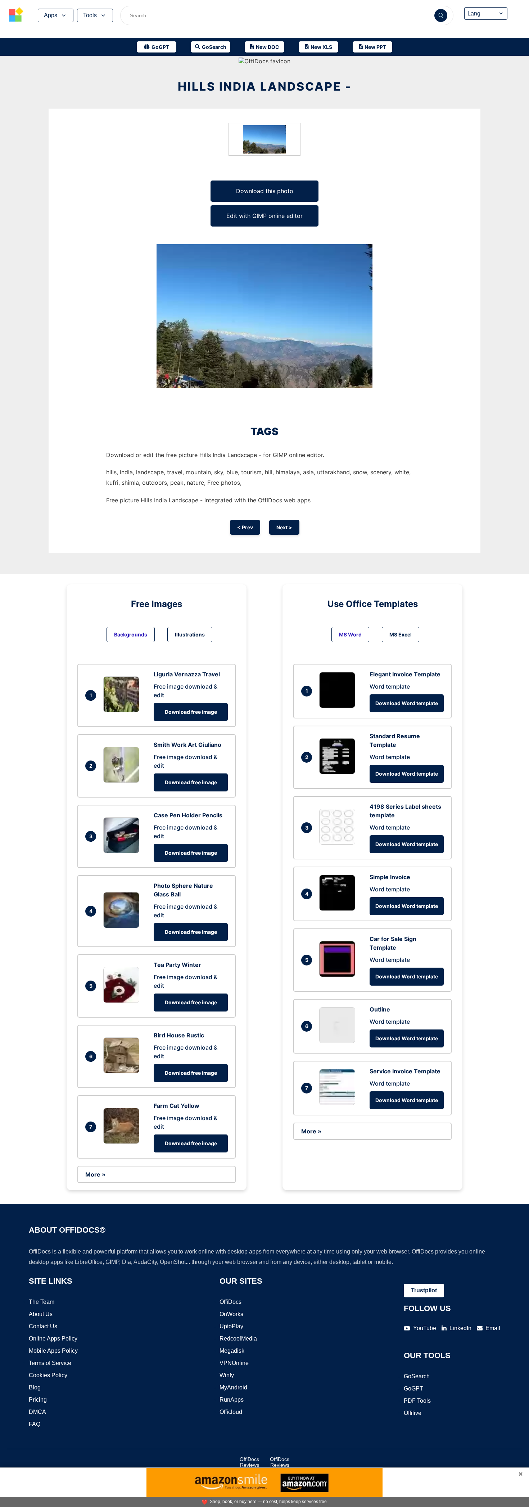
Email (492, 1328)
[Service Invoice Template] (339, 1102)
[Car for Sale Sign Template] (339, 974)
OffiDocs (230, 1302)
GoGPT (413, 1388)
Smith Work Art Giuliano (187, 744)
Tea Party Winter (177, 964)
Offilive (412, 1413)
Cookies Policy (48, 1375)
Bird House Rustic (179, 1035)
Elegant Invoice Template (405, 674)
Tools (90, 15)
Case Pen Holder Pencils (188, 815)
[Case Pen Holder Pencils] (123, 851)
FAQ (34, 1424)
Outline (380, 1009)
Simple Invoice (390, 877)
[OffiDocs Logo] (16, 15)
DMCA (37, 1412)
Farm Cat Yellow (176, 1105)
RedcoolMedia (238, 1338)
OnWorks (231, 1314)
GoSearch (417, 1376)
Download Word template (406, 703)
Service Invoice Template (405, 1071)
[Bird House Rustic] (123, 1071)
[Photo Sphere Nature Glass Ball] (123, 926)
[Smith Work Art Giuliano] (123, 780)
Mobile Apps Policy (53, 1351)
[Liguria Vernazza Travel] (123, 710)
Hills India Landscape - (265, 86)
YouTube (424, 1328)
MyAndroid (233, 1387)
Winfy (227, 1375)
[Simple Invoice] (339, 908)
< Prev (245, 527)
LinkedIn (460, 1328)
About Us (41, 1314)
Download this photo (264, 191)
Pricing (38, 1400)
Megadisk (232, 1351)
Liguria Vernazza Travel (187, 674)
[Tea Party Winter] (123, 1000)
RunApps (232, 1400)
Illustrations (190, 634)
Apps (50, 15)
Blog (35, 1387)
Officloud (231, 1412)
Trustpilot (424, 1290)
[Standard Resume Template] (339, 772)
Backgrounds (130, 634)
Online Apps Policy (53, 1338)
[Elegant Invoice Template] (339, 705)
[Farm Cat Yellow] (123, 1141)
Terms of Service (50, 1363)
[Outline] (339, 1041)
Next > (284, 527)
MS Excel (400, 634)
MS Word (350, 634)
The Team (41, 1302)
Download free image (191, 712)
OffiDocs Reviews (249, 1462)
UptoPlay (231, 1326)
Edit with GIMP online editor (264, 215)
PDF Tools (417, 1401)
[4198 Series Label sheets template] (339, 842)
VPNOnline (234, 1363)
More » (95, 1174)
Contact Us (43, 1326)
